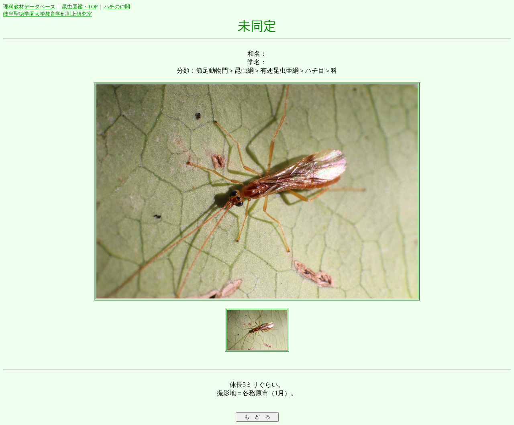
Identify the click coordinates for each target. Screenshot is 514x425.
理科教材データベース (29, 7)
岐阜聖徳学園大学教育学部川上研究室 (47, 14)
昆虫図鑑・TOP (80, 7)
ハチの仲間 (117, 7)
